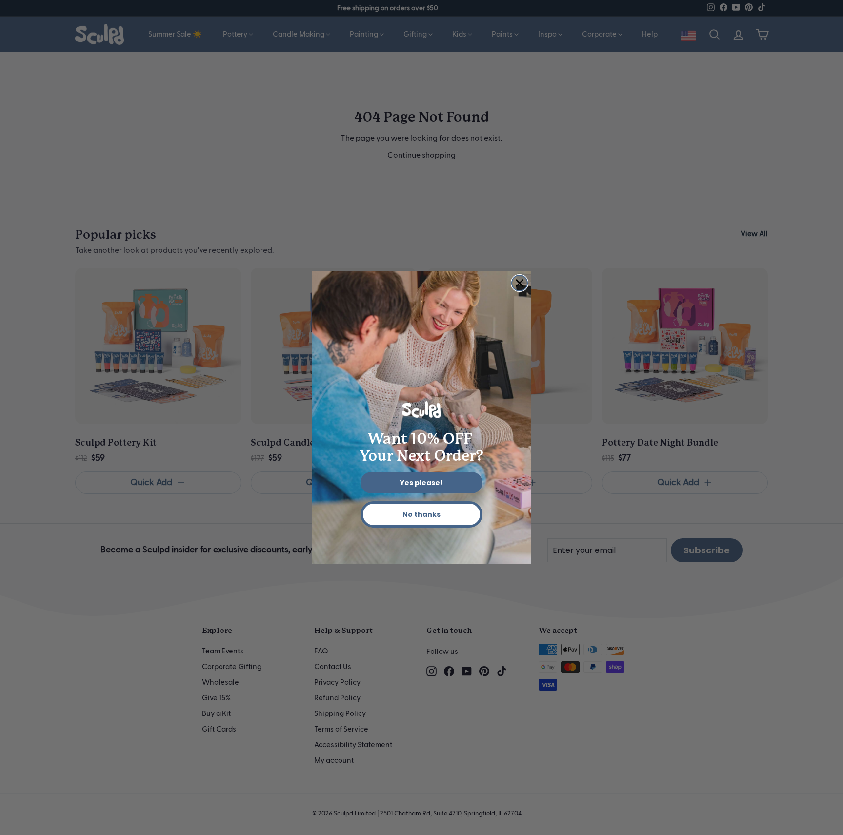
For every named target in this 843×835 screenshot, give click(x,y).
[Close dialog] (519, 283)
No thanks (421, 514)
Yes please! (421, 483)
